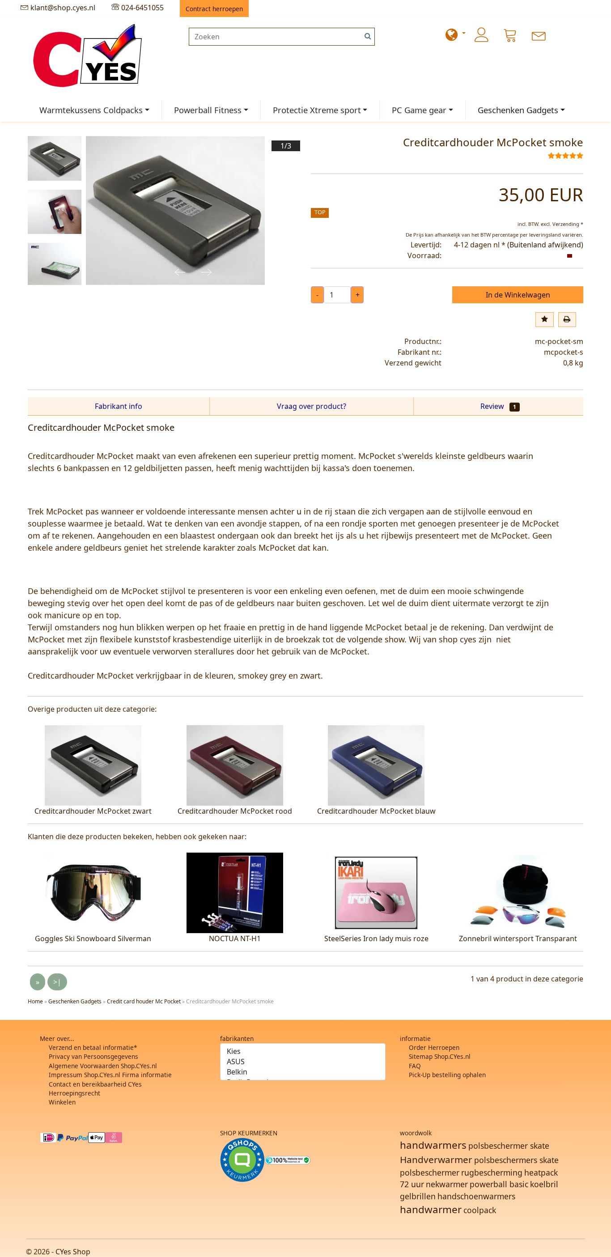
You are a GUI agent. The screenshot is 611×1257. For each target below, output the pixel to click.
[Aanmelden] (482, 35)
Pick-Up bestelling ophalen (447, 1074)
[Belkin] (303, 1072)
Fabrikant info (118, 406)
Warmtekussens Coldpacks (91, 109)
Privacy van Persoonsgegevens (93, 1056)
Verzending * (567, 224)
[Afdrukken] (567, 319)
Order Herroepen (434, 1047)
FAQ (415, 1066)
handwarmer (431, 1209)
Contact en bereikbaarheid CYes (95, 1084)
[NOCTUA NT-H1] (235, 892)
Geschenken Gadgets (518, 109)
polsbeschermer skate (508, 1145)
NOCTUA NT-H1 (235, 938)
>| (57, 982)
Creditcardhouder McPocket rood (235, 811)
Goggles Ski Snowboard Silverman (93, 938)
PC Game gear (419, 109)
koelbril (544, 1184)
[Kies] (303, 1051)
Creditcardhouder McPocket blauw (376, 811)
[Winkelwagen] (510, 35)
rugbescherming (491, 1172)
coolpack (479, 1210)
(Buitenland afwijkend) (545, 245)
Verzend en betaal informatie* (93, 1047)
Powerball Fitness (208, 109)
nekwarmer (447, 1184)
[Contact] (539, 35)
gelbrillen (418, 1196)
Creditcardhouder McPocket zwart (93, 811)
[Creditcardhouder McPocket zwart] (93, 764)
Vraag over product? (311, 406)
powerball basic (499, 1184)
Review (498, 406)
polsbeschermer (429, 1172)
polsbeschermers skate (516, 1160)
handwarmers (433, 1145)
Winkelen (62, 1102)
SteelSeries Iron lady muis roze (376, 938)
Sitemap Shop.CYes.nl (440, 1056)
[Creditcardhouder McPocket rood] (235, 764)
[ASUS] (303, 1062)
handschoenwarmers (476, 1196)
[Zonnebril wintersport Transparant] (518, 892)
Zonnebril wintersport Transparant (518, 938)
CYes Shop (72, 1252)
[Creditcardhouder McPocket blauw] (376, 764)
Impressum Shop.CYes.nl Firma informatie (110, 1074)
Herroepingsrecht (74, 1093)
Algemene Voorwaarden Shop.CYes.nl (103, 1066)
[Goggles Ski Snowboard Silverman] (93, 892)
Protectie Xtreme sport (317, 109)
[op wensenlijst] (544, 319)
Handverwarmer (436, 1159)
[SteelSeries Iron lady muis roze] (376, 892)
